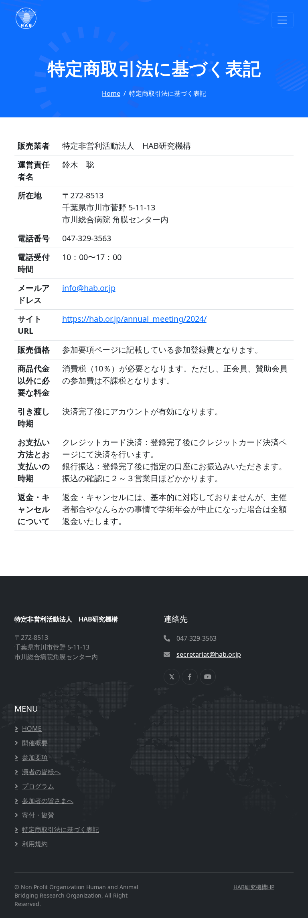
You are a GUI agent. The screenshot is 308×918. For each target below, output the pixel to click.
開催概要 (35, 742)
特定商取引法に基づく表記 (60, 829)
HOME (32, 728)
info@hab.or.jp (89, 287)
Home (111, 93)
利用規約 (35, 843)
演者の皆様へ (41, 771)
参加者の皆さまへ (47, 800)
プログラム (38, 786)
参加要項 (35, 757)
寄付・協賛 (38, 815)
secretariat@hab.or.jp (208, 654)
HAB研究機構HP (253, 887)
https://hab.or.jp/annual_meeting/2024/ (134, 318)
